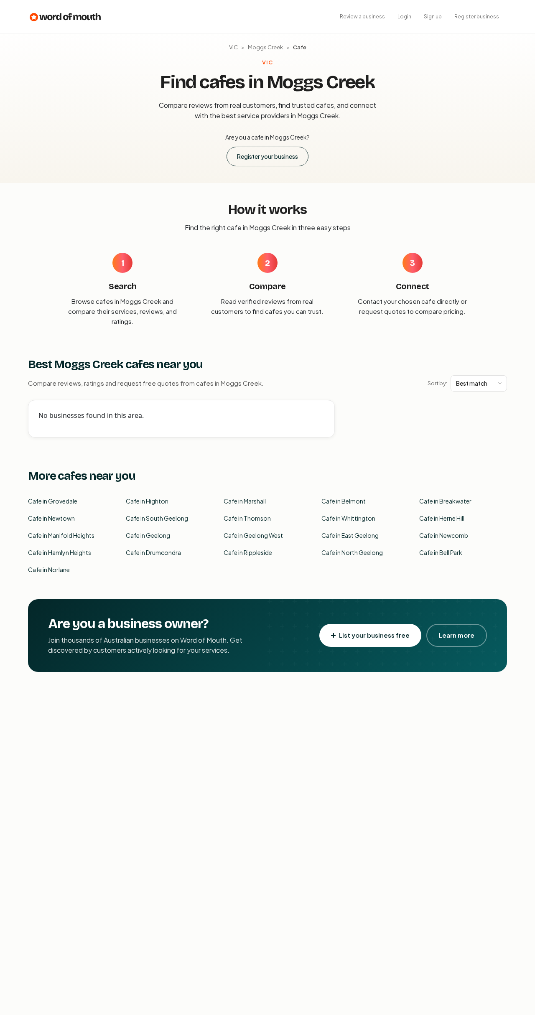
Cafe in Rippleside (248, 552)
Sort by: (437, 383)
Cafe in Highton (147, 501)
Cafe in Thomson (247, 518)
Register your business (267, 156)
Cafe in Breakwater (445, 501)
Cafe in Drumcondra (153, 552)
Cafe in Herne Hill (441, 518)
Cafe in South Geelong (157, 518)
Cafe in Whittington (348, 518)
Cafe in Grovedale (52, 501)
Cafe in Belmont (343, 501)
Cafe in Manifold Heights (61, 535)
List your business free (374, 635)
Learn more (456, 635)
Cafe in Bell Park (440, 552)
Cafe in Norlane (49, 569)
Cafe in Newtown (51, 518)
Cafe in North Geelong (352, 552)
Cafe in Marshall (245, 501)
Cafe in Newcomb (443, 535)
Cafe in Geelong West (253, 535)
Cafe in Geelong (148, 535)
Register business (476, 16)
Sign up (433, 16)
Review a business (362, 16)
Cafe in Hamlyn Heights (59, 552)
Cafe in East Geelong (350, 535)
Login (404, 16)
